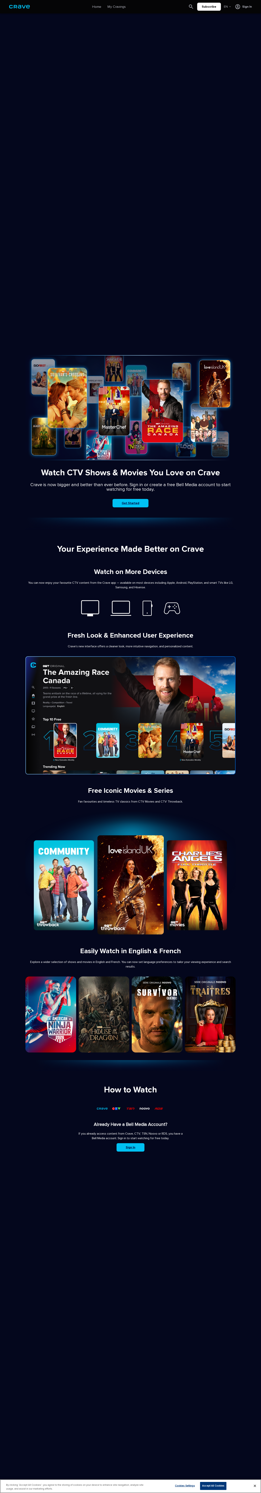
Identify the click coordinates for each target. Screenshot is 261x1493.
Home (96, 7)
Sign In (130, 1147)
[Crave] (19, 6)
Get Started (130, 503)
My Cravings (116, 7)
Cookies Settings (185, 1485)
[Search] (191, 7)
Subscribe (209, 7)
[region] (130, 1486)
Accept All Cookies (213, 1485)
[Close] (255, 1486)
